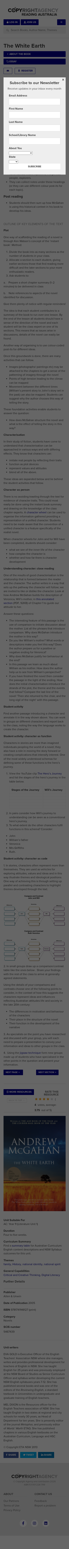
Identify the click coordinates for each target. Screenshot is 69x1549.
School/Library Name (22, 135)
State (12, 157)
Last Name (16, 122)
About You (15, 148)
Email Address (18, 95)
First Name (16, 108)
